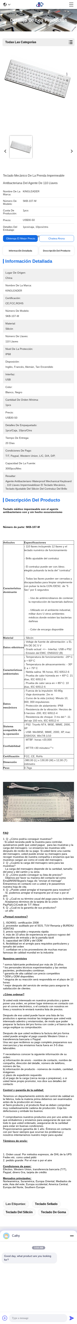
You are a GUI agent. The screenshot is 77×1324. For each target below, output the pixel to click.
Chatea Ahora (56, 238)
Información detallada (20, 250)
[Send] (72, 1318)
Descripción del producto (56, 250)
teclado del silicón (19, 1212)
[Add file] (4, 1318)
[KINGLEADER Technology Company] (39, 4)
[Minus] (72, 1236)
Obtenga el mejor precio (20, 238)
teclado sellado (46, 1204)
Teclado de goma (53, 1212)
